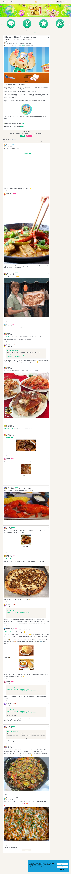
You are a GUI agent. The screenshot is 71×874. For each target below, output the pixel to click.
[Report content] (48, 37)
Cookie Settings (62, 869)
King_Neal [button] (8, 555)
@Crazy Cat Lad (8, 428)
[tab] (35, 32)
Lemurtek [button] (8, 344)
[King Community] (35, 2)
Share (5, 128)
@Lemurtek (7, 336)
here (23, 45)
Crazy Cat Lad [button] (9, 42)
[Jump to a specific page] (49, 142)
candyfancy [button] (9, 425)
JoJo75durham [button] (10, 487)
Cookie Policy (38, 868)
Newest (9, 142)
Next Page (26, 850)
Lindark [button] (8, 324)
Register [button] (29, 135)
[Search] (55, 2)
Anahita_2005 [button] (10, 628)
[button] (5, 43)
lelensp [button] (8, 333)
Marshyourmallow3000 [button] (12, 797)
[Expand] (26, 617)
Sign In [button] (22, 135)
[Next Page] (47, 142)
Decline (62, 866)
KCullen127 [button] (9, 193)
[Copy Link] (31, 43)
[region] (48, 866)
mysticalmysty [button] (10, 273)
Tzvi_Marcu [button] (9, 434)
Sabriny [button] (8, 144)
